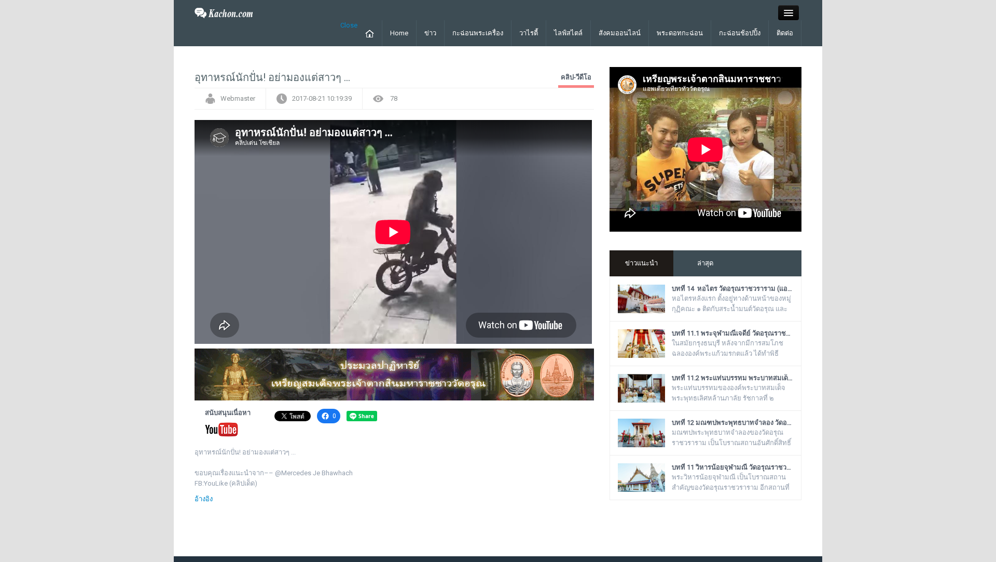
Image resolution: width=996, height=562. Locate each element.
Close (348, 25)
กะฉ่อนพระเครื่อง (477, 33)
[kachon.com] (224, 12)
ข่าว (430, 33)
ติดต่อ (785, 33)
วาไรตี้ (528, 33)
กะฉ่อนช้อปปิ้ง (739, 33)
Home (399, 33)
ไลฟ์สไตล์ (568, 33)
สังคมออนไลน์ (620, 33)
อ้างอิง (204, 499)
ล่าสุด (705, 263)
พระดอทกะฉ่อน (680, 33)
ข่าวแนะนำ (641, 263)
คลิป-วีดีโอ (576, 77)
